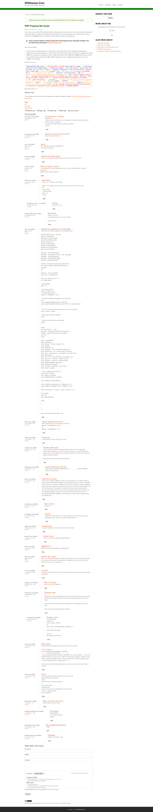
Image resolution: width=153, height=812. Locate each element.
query (43, 144)
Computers (54, 711)
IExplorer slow (49, 592)
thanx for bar (49, 503)
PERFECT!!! (46, 546)
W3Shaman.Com (34, 3)
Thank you (46, 437)
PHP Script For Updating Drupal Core (107, 47)
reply (47, 129)
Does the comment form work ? (57, 134)
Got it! (43, 674)
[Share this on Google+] (41, 110)
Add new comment (73, 110)
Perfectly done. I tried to (54, 116)
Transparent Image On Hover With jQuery (109, 51)
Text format (29, 773)
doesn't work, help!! (48, 556)
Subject (27, 754)
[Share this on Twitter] (62, 110)
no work (44, 570)
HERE (67, 20)
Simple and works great (50, 156)
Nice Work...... (47, 180)
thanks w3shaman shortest (55, 467)
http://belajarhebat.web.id (56, 725)
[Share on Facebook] (30, 110)
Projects (108, 5)
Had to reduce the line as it (52, 421)
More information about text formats (79, 773)
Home (101, 5)
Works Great (49, 536)
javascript (27, 106)
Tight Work (52, 213)
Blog (114, 5)
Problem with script (50, 447)
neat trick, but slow (49, 479)
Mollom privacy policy (53, 789)
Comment (28, 760)
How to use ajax (50, 582)
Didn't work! (46, 644)
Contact (120, 5)
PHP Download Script (103, 43)
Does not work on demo (49, 166)
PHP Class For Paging (103, 45)
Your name (28, 749)
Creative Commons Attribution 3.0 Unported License (56, 803)
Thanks (55, 203)
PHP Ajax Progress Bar (54, 43)
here (36, 89)
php (26, 104)
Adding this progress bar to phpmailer (56, 229)
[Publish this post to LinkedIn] (52, 110)
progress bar (28, 108)
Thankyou (51, 735)
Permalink (27, 120)
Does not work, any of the (53, 701)
